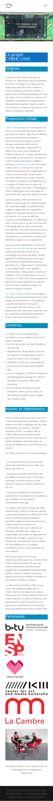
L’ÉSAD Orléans (12, 127)
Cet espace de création (25, 164)
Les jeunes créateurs (14, 293)
